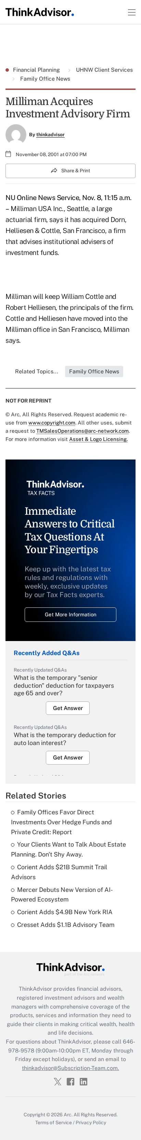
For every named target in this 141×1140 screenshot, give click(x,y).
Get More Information (71, 614)
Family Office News (44, 78)
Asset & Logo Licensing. (98, 439)
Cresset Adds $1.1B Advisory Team (66, 924)
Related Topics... (36, 371)
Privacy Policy (91, 1122)
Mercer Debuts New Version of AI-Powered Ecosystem (62, 894)
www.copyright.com (51, 423)
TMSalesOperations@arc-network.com (82, 431)
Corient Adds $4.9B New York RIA (65, 912)
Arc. (68, 1114)
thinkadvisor (50, 134)
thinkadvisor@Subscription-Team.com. (70, 1068)
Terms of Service (53, 1122)
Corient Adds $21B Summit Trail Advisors (59, 872)
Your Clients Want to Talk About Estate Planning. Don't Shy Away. (68, 849)
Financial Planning (37, 70)
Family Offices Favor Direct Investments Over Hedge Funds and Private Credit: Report (61, 822)
